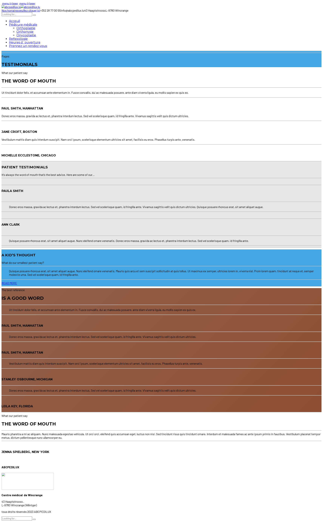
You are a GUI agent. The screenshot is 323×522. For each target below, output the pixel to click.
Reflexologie (18, 39)
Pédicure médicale (23, 24)
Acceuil (14, 21)
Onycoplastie (26, 35)
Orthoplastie (25, 28)
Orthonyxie (24, 31)
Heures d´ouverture (24, 42)
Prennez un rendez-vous (28, 46)
